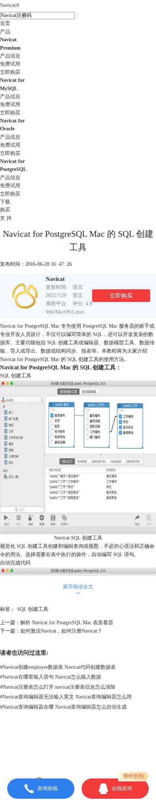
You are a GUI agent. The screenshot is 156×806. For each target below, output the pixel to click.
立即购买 (10, 72)
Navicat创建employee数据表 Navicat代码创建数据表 (58, 667)
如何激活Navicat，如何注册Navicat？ (61, 631)
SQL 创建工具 (32, 609)
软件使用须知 (78, 756)
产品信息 (10, 56)
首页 (5, 23)
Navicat (10, 5)
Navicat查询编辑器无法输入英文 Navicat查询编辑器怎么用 (66, 697)
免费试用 (10, 64)
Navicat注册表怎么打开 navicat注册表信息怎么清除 (57, 687)
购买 (5, 210)
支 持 (6, 218)
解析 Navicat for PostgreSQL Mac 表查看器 (66, 622)
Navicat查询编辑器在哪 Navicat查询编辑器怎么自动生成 (63, 707)
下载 (5, 202)
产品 (5, 31)
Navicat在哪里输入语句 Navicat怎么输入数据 (50, 677)
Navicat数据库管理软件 (97, 739)
